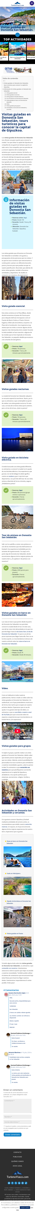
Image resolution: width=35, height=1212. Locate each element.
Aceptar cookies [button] (25, 1207)
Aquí (25, 218)
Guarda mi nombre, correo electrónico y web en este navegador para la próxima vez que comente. (17, 1128)
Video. (8, 104)
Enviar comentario (12, 1134)
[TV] (32, 3)
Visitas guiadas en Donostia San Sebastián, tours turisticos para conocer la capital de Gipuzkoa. (16, 85)
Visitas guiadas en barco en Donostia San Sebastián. (17, 101)
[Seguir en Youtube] (9, 1183)
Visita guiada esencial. (12, 93)
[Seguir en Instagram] (22, 1183)
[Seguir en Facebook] (12, 1183)
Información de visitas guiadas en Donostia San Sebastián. (17, 90)
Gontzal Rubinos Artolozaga (20, 1033)
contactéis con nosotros (9, 968)
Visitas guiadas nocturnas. (13, 95)
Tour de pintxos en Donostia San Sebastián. (17, 98)
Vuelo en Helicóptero (13, 873)
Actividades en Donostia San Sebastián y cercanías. (17, 108)
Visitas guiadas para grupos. (14, 105)
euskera (11, 476)
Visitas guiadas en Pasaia (15, 933)
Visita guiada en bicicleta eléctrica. (15, 96)
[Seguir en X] (15, 1183)
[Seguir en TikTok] (26, 1183)
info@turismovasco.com (18, 1043)
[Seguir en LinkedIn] (19, 1183)
